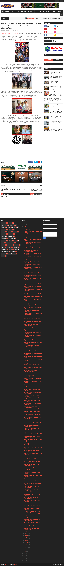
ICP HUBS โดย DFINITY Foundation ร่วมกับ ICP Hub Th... (32, 417)
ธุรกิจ (10, 223)
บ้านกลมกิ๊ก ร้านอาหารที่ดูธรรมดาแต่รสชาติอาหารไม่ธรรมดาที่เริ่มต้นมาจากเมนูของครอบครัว (56, 88)
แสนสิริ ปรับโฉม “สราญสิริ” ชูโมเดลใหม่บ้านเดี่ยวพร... (33, 467)
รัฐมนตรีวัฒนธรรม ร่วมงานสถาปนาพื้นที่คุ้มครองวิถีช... (32, 294)
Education (3, 245)
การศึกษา (3, 234)
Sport (37, 11)
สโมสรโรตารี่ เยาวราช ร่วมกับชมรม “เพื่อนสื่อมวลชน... (32, 351)
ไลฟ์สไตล (15, 247)
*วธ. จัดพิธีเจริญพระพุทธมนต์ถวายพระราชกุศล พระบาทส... (32, 243)
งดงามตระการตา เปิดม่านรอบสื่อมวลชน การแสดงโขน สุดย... (33, 517)
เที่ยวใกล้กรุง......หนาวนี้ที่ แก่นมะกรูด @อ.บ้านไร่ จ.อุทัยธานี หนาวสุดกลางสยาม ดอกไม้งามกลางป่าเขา (53, 111)
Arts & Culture (4, 249)
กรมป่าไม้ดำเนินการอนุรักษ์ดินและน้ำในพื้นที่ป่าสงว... (33, 343)
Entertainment (31, 11)
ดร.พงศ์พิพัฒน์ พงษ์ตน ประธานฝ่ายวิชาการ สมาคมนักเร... (32, 302)
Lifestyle (42, 11)
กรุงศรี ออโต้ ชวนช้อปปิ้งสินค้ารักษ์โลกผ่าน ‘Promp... (32, 281)
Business (7, 11)
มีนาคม (26, 544)
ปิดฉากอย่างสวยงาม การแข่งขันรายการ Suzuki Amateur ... (32, 316)
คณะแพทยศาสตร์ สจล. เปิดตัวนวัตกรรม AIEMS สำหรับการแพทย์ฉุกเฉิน (56, 72)
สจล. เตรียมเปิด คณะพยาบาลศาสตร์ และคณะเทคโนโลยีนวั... (32, 470)
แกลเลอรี (9, 247)
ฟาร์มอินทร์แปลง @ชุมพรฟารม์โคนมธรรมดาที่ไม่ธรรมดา (55, 117)
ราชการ (3, 227)
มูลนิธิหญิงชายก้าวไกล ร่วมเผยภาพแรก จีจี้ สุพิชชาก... (32, 279)
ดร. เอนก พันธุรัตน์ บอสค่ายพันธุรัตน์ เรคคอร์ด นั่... (31, 305)
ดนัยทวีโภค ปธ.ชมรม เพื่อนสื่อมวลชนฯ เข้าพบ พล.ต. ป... (32, 376)
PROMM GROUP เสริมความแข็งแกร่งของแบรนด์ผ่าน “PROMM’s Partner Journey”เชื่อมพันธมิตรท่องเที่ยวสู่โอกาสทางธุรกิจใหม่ (35, 177)
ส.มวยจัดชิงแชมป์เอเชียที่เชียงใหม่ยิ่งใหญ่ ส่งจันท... (32, 322)
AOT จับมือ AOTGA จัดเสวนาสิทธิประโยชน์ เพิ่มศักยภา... (32, 348)
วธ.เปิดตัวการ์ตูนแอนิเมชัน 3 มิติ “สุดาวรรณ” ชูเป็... (33, 259)
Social (12, 11)
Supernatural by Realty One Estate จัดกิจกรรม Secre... (31, 529)
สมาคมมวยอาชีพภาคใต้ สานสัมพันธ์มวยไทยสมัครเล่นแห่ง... (32, 404)
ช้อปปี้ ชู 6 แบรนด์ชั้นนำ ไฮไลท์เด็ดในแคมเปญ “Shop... (31, 442)
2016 (25, 560)
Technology (23, 11)
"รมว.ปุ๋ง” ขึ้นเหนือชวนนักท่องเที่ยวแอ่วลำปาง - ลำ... (33, 256)
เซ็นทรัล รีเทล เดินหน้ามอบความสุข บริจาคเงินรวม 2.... (32, 379)
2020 (25, 555)
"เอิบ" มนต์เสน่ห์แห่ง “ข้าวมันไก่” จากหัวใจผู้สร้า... (33, 492)
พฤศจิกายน (27, 229)
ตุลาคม (26, 531)
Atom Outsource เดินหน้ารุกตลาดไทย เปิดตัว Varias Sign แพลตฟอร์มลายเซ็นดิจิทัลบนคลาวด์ (56, 123)
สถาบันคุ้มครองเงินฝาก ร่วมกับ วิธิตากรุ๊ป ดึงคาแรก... (32, 473)
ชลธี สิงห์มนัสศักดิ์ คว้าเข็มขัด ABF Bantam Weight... (32, 248)
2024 (25, 226)
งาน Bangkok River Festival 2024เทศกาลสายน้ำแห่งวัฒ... (32, 437)
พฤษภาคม (27, 540)
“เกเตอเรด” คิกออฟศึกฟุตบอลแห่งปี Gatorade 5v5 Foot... (33, 336)
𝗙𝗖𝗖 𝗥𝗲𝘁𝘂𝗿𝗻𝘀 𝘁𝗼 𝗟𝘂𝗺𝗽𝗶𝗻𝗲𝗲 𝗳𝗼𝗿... (31, 292)
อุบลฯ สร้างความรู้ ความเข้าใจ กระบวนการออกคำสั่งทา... (32, 459)
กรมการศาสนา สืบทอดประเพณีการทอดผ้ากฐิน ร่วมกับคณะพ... (32, 406)
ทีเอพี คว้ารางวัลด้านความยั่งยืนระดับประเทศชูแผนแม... (33, 448)
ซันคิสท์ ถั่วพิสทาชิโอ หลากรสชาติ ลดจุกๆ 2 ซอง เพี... (32, 390)
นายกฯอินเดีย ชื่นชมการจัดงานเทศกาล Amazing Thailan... (31, 498)
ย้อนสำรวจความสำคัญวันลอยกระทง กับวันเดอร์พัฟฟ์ (33, 368)
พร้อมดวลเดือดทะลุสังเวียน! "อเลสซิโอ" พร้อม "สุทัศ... (33, 440)
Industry (17, 245)
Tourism (17, 11)
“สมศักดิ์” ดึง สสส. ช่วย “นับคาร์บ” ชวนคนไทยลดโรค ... (32, 234)
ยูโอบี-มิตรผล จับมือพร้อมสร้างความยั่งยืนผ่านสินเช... (33, 284)
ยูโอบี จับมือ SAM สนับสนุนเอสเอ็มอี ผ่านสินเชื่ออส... (32, 478)
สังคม (9, 227)
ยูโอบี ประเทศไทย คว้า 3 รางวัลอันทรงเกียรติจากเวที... (33, 384)
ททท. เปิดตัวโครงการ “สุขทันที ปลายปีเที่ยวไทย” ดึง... (32, 500)
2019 (25, 557)
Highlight (49, 59)
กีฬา (15, 227)
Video (9, 253)
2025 (25, 224)
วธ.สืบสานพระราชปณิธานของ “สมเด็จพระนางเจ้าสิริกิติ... (32, 429)
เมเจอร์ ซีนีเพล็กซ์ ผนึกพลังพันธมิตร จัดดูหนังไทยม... (32, 484)
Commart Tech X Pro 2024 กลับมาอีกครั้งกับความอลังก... (32, 240)
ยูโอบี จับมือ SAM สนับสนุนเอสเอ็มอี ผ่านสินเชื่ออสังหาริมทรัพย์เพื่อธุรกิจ (56, 77)
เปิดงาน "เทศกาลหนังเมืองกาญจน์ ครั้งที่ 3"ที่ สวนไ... (32, 514)
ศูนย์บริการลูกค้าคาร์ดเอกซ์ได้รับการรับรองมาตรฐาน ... (32, 362)
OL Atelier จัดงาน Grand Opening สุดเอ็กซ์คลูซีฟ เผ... (33, 359)
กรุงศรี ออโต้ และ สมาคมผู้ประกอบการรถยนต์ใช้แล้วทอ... (31, 387)
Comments (58, 59)
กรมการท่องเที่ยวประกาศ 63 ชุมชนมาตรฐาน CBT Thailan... (33, 453)
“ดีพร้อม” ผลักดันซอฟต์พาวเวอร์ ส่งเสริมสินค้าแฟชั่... (32, 340)
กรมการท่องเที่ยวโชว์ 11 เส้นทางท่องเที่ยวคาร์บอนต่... (32, 412)
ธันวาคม (26, 228)
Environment (4, 253)
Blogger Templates (17, 564)
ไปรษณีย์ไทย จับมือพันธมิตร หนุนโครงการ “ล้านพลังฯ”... (32, 512)
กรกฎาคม (27, 537)
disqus (36, 194)
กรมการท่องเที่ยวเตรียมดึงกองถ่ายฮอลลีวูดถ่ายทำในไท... (32, 526)
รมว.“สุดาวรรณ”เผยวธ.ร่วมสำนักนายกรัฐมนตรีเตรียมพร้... (31, 346)
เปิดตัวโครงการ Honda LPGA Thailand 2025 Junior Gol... (32, 503)
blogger (32, 194)
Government (4, 240)
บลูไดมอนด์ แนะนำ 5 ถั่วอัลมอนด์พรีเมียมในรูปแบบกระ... (32, 506)
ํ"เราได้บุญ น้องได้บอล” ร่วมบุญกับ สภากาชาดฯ (32, 319)
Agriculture (13, 251)
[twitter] (57, 1)
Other (54, 11)
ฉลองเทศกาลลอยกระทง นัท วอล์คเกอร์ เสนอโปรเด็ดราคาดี (32, 393)
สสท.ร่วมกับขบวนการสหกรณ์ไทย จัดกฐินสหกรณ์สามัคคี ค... (32, 520)
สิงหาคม (26, 535)
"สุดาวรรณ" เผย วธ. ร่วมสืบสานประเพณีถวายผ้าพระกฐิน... (32, 487)
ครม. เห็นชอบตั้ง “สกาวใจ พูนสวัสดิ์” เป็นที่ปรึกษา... (32, 423)
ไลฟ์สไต (3, 255)
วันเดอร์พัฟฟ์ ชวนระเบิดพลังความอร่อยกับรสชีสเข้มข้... (32, 395)
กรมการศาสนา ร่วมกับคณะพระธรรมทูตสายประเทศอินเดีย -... (32, 465)
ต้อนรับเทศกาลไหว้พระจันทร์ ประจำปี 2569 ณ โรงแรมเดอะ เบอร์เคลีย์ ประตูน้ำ (8, 179)
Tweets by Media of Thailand (49, 66)
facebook (40, 194)
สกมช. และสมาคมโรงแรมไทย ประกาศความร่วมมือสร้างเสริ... (33, 267)
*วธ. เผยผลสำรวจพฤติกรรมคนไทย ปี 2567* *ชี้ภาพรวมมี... (32, 489)
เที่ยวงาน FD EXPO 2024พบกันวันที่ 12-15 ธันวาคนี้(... (32, 262)
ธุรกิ (14, 253)
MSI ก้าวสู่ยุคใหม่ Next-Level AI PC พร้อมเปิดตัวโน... (32, 398)
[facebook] (55, 1)
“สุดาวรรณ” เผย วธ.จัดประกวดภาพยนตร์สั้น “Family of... (32, 333)
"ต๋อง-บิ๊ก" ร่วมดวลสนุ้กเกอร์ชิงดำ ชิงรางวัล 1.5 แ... (32, 327)
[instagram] (60, 1)
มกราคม (26, 547)
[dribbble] (58, 1)
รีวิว (2, 242)
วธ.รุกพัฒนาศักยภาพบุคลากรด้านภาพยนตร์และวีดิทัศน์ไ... (32, 456)
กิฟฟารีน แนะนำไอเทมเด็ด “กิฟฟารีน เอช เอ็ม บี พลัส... (32, 481)
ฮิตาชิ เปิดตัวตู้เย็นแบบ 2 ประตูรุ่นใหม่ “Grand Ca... (31, 451)
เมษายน (26, 542)
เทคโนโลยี (3, 229)
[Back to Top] (62, 564)
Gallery (16, 249)
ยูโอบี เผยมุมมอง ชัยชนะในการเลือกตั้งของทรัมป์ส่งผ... (32, 287)
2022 (25, 551)
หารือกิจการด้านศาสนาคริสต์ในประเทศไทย (32, 524)
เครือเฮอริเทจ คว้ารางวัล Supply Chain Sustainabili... (31, 509)
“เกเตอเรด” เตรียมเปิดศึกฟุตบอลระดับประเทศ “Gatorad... (31, 445)
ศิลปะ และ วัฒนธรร (5, 251)
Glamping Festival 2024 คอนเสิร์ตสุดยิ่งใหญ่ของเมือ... (32, 300)
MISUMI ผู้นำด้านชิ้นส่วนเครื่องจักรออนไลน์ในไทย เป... (33, 476)
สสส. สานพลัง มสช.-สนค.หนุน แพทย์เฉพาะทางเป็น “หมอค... (32, 409)
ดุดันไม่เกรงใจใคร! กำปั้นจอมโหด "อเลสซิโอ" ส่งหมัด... (33, 434)
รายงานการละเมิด (47, 242)
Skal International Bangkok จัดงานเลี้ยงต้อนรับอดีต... (32, 311)
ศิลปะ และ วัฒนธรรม (21, 18)
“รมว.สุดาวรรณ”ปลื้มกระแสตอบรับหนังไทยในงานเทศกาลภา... (32, 330)
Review (59, 11)
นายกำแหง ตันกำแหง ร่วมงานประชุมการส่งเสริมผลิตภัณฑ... (32, 237)
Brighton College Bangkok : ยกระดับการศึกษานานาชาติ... (32, 426)
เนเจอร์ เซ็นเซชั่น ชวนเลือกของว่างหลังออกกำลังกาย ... (32, 276)
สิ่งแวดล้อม (11, 238)
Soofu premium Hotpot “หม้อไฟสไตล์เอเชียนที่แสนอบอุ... (32, 401)
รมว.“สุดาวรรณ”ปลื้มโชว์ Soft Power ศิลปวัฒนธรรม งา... (32, 495)
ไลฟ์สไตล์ (20, 30)
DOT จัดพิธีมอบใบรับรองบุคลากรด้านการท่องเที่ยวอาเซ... (32, 254)
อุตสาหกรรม (4, 238)
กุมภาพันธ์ (27, 545)
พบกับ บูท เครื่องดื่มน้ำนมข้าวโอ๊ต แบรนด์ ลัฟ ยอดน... (33, 270)
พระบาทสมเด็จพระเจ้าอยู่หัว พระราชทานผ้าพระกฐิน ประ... (32, 431)
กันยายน (26, 533)
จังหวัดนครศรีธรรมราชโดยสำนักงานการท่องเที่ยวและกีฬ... (33, 313)
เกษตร (15, 231)
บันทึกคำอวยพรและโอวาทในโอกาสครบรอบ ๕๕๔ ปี (32, 420)
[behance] (62, 1)
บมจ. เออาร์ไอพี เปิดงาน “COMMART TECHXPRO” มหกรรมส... (31, 245)
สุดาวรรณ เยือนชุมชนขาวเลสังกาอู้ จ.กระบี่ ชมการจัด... (32, 308)
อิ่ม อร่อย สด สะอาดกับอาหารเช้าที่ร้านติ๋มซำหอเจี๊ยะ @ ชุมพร (56, 82)
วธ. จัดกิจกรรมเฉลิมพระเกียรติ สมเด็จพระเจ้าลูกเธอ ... (33, 232)
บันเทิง (10, 229)
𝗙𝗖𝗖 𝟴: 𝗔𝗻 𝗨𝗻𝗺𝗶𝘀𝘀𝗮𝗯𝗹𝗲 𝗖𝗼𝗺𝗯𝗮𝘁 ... (32, 522)
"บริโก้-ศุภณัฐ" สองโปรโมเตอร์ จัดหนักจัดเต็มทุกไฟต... (33, 265)
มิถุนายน (26, 538)
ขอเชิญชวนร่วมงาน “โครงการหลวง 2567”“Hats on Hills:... (31, 251)
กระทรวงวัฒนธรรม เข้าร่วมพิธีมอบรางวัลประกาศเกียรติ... (32, 324)
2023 (25, 550)
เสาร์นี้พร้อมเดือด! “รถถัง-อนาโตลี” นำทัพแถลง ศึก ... (32, 462)
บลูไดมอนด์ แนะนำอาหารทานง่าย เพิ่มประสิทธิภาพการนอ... (31, 273)
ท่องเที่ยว (11, 225)
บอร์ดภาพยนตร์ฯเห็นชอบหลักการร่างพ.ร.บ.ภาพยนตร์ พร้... (31, 370)
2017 (25, 558)
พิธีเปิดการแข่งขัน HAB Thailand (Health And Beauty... (33, 354)
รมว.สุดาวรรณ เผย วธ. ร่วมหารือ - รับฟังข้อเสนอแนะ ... (32, 415)
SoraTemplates (7, 564)
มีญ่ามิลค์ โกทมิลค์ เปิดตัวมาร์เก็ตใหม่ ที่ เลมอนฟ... (31, 365)
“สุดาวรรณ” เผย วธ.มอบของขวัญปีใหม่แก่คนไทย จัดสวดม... (33, 290)
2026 (25, 222)
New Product (48, 11)
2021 (25, 553)
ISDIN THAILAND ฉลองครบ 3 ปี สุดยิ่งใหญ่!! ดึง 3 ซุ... (33, 297)
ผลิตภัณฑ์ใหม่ (4, 225)
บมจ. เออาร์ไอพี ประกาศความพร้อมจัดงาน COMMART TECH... (32, 373)
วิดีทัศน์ (10, 249)
